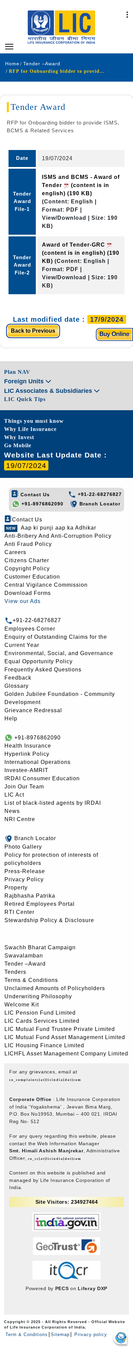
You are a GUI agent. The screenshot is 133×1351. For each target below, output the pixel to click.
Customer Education (32, 577)
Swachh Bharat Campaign (40, 947)
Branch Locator (99, 503)
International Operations (37, 762)
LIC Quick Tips (25, 399)
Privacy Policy (24, 879)
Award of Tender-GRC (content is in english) (80, 253)
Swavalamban (23, 955)
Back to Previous (33, 331)
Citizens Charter (26, 560)
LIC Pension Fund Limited (40, 1013)
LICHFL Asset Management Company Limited (66, 1053)
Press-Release (24, 871)
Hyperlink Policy (26, 754)
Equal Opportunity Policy (38, 661)
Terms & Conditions (31, 980)
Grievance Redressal (33, 710)
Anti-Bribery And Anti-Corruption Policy (58, 536)
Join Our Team (24, 786)
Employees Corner (29, 629)
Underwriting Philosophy (38, 996)
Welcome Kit (21, 1004)
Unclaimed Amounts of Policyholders (54, 988)
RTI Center (19, 912)
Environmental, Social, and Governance (58, 653)
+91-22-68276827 (99, 494)
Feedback (17, 678)
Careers (15, 552)
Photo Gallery (23, 847)
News (12, 811)
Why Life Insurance (30, 429)
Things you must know (34, 421)
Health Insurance (27, 746)
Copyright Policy (27, 568)
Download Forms (27, 593)
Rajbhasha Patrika (29, 896)
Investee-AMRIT (26, 770)
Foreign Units (24, 381)
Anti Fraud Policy (28, 544)
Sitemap (60, 1334)
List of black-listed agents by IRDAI (52, 803)
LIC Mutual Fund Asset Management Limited (64, 1037)
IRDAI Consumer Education (42, 778)
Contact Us (34, 494)
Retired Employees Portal (39, 904)
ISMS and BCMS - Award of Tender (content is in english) (81, 185)
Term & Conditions (26, 1334)
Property (16, 887)
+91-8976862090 (41, 503)
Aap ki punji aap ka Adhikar (58, 528)
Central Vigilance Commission (46, 585)
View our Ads (22, 601)
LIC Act (14, 795)
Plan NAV (17, 372)
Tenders (15, 972)
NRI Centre (19, 819)
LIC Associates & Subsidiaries (49, 390)
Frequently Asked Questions (43, 669)
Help (10, 718)
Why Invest (19, 437)
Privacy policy (90, 1334)
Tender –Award (25, 964)
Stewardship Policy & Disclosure (49, 920)
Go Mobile (17, 445)
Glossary (16, 686)
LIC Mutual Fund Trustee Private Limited (59, 1029)
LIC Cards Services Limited (41, 1021)
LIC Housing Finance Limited (44, 1045)
